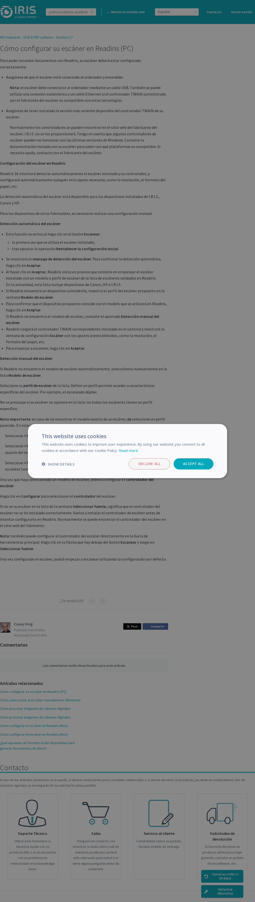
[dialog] (127, 451)
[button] (58, 464)
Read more (128, 450)
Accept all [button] (193, 463)
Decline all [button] (149, 463)
